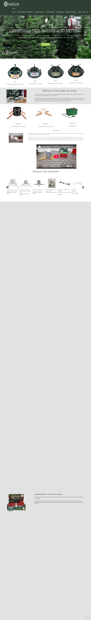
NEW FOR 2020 (22, 191)
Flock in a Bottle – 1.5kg (24, 189)
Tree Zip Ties (9, 189)
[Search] (86, 11)
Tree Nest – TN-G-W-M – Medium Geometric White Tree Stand (77, 191)
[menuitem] (13, 11)
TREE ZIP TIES (9, 191)
